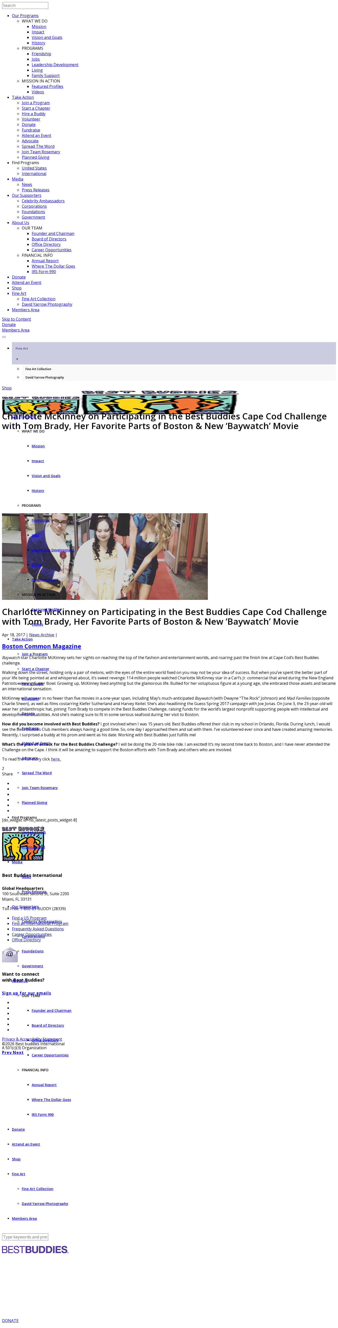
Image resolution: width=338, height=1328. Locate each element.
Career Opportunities (52, 250)
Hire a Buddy (34, 113)
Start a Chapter (36, 108)
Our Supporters (26, 195)
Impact (38, 32)
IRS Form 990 (44, 271)
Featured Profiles (47, 86)
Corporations (34, 206)
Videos (38, 92)
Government (33, 217)
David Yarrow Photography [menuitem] (44, 377)
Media (17, 179)
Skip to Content (16, 319)
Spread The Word (38, 146)
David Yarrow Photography (47, 304)
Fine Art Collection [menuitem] (38, 369)
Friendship (41, 53)
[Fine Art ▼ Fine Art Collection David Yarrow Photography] (169, 335)
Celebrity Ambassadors (43, 201)
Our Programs (25, 15)
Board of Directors (49, 239)
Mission (39, 26)
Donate (29, 124)
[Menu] (4, 337)
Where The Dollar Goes (53, 266)
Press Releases (35, 190)
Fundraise (31, 130)
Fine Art (19, 293)
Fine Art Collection (38, 299)
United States (34, 168)
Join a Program (36, 102)
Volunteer (31, 119)
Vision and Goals (47, 37)
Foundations (33, 211)
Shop (17, 288)
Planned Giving (35, 157)
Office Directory (46, 244)
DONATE (10, 1320)
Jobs (36, 59)
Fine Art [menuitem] (22, 353)
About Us (20, 222)
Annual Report (45, 260)
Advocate (30, 141)
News (27, 184)
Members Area (25, 309)
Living (37, 70)
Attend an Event (36, 135)
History (38, 43)
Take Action (23, 97)
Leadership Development (55, 64)
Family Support (46, 75)
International (34, 173)
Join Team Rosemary (41, 151)
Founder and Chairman (53, 233)
